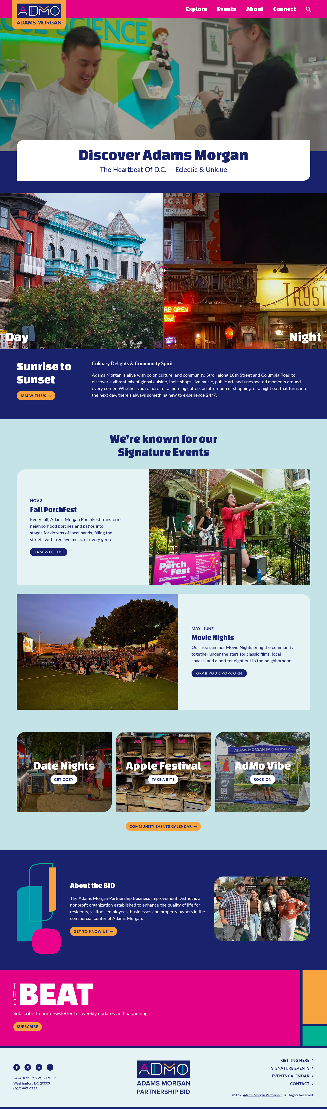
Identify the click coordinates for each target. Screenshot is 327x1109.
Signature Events (290, 1068)
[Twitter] (27, 1067)
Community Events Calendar (160, 826)
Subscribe (27, 1026)
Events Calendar (290, 1076)
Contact (299, 1083)
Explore (196, 9)
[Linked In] (50, 1067)
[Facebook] (16, 1067)
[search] (308, 8)
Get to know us (91, 931)
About (254, 9)
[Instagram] (39, 1067)
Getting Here (295, 1060)
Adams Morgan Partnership (262, 1095)
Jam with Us (33, 395)
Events (226, 9)
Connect (284, 9)
